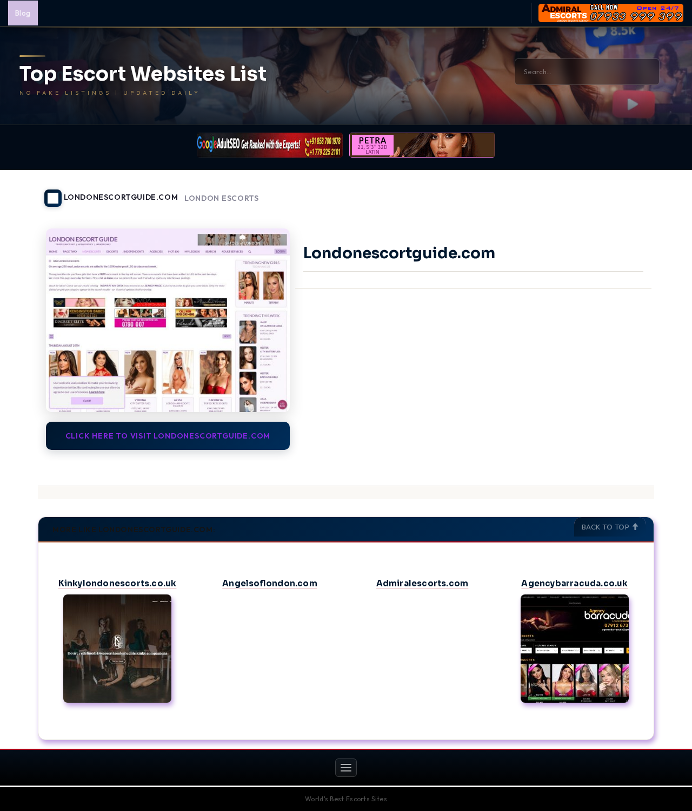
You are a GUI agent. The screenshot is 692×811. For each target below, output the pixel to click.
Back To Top (606, 526)
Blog (23, 13)
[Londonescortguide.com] (168, 319)
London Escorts (221, 198)
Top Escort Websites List (143, 74)
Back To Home (626, 191)
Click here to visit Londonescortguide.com (168, 436)
